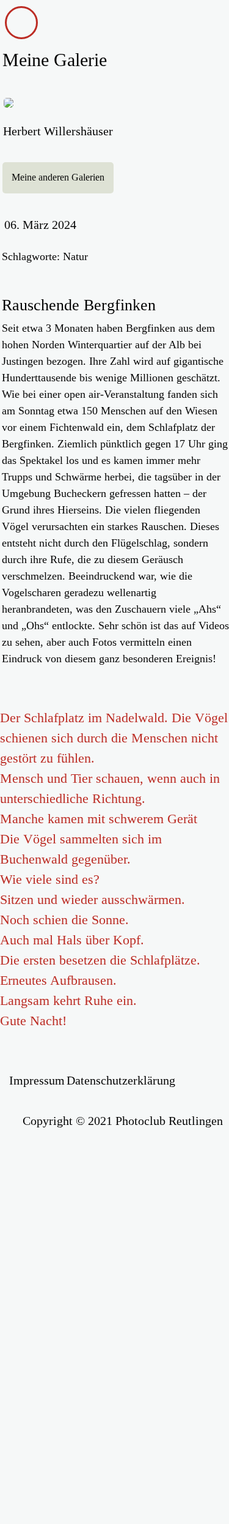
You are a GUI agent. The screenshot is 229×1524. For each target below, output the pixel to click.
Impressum (37, 1080)
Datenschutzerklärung (121, 1080)
